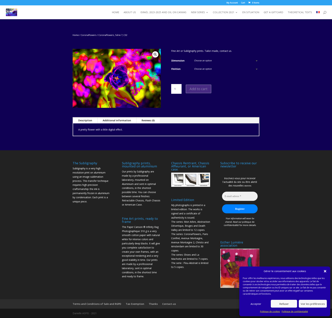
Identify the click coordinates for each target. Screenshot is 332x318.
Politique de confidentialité (295, 311)
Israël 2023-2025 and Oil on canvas (163, 12)
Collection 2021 (223, 12)
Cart (243, 3)
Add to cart (199, 88)
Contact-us (169, 304)
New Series (198, 12)
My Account (232, 3)
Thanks (153, 304)
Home (115, 12)
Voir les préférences (313, 304)
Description (85, 120)
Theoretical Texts (300, 12)
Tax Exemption (135, 304)
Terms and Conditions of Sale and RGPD (97, 304)
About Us (130, 12)
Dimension (178, 60)
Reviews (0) (148, 120)
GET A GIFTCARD (273, 12)
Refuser (284, 304)
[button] (325, 271)
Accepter (256, 304)
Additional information (117, 120)
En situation (250, 12)
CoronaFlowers (88, 35)
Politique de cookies (270, 311)
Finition (176, 69)
